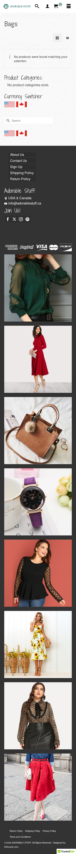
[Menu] (68, 6)
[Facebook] (8, 219)
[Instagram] (21, 219)
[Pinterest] (27, 219)
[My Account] (47, 6)
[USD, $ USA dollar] (9, 106)
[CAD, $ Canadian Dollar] (21, 106)
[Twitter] (14, 219)
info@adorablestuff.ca (24, 203)
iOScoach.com (11, 846)
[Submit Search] (7, 120)
